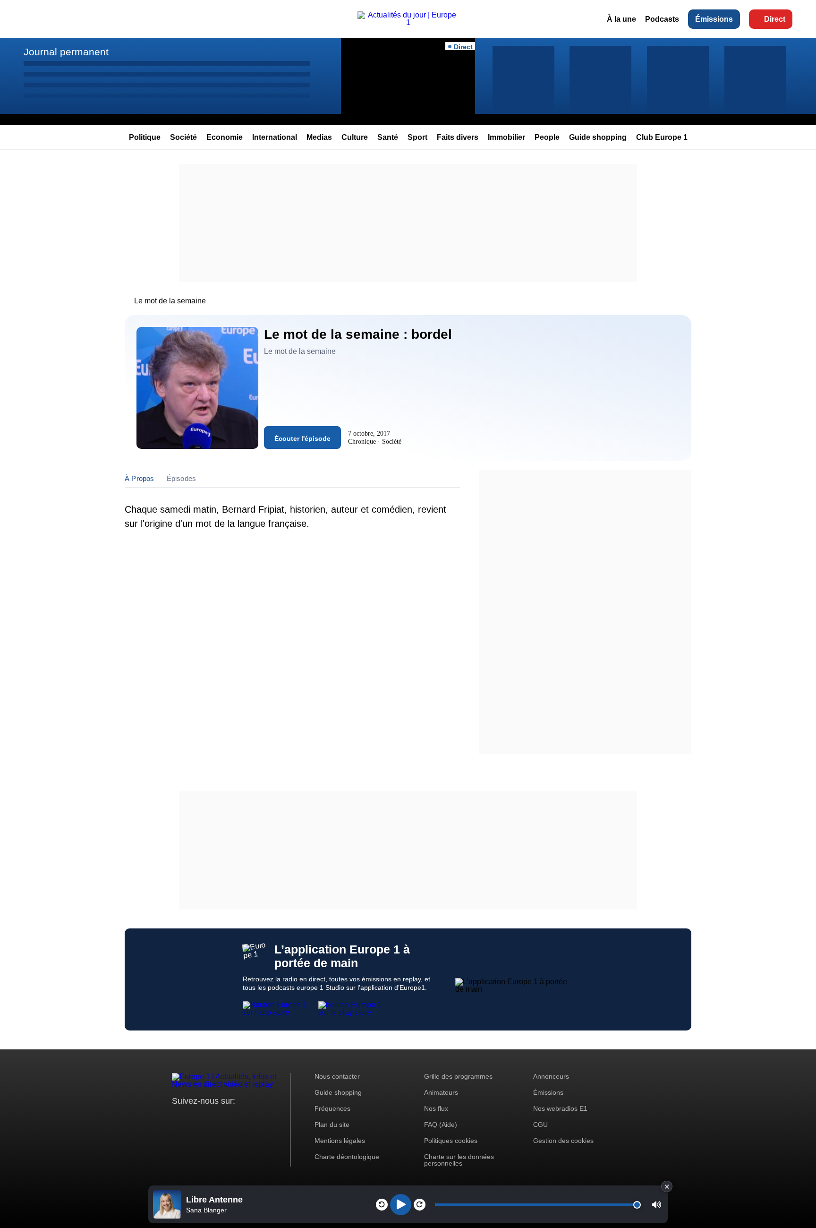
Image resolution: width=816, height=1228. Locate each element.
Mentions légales (339, 1140)
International (274, 137)
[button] (656, 1204)
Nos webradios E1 (560, 1108)
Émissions (714, 19)
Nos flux (436, 1108)
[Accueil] (408, 22)
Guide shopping (598, 137)
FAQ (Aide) (440, 1124)
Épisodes (181, 478)
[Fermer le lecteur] (666, 1186)
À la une (621, 19)
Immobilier (506, 137)
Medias (319, 137)
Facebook (210, 1119)
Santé (387, 137)
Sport (417, 137)
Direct (774, 19)
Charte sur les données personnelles (459, 1160)
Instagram (194, 1119)
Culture (354, 137)
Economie (224, 137)
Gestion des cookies (563, 1140)
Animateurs (441, 1092)
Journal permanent (66, 51)
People (547, 137)
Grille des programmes (458, 1076)
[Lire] (400, 1204)
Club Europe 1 (662, 137)
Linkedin (258, 1119)
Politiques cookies (450, 1140)
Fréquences (332, 1108)
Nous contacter (337, 1076)
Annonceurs (551, 1076)
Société (183, 137)
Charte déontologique (346, 1156)
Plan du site (331, 1124)
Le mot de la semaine (170, 301)
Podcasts (662, 19)
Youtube (226, 1119)
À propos (139, 478)
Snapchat (242, 1119)
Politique (145, 137)
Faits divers (457, 137)
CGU (540, 1124)
